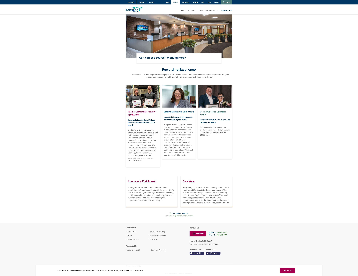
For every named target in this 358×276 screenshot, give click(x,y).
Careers (175, 2)
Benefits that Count (188, 10)
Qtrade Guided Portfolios (158, 235)
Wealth (151, 2)
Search (216, 2)
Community (185, 2)
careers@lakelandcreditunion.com (181, 216)
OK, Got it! (287, 270)
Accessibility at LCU (133, 250)
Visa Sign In (153, 239)
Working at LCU (226, 10)
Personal (131, 2)
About (167, 2)
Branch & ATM (131, 232)
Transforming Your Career (208, 10)
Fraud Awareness (132, 239)
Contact (195, 2)
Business (141, 2)
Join (202, 2)
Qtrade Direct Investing (157, 232)
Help (209, 2)
